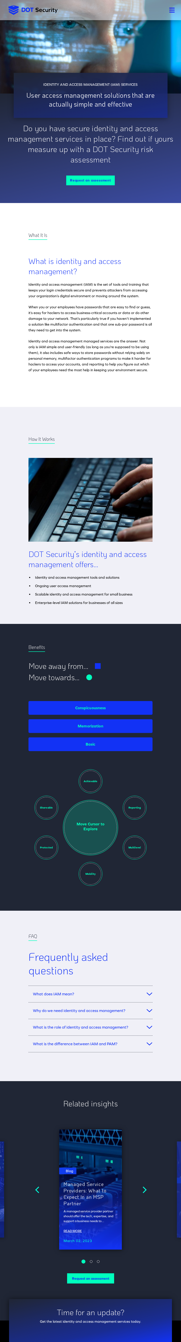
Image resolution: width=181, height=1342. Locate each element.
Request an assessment (90, 180)
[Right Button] (143, 1189)
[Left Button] (38, 1189)
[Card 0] (83, 1261)
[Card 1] (91, 1261)
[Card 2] (98, 1261)
